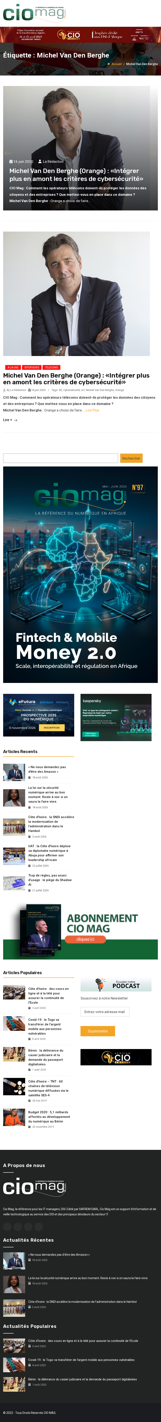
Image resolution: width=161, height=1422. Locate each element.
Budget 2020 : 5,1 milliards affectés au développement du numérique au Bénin (49, 1116)
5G (60, 390)
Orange (119, 390)
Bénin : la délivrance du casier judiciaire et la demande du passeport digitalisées (45, 1057)
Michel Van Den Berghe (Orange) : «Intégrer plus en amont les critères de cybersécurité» (76, 379)
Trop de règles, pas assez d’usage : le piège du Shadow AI (50, 880)
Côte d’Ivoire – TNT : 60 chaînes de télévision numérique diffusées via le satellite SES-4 (48, 1088)
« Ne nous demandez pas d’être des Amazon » (47, 769)
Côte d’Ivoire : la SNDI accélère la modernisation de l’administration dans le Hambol (51, 824)
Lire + (8, 420)
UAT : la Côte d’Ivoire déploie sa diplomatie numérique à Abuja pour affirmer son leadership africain (49, 853)
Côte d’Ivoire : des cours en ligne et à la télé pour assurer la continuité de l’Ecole (48, 995)
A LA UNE (13, 367)
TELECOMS (51, 367)
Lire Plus (92, 410)
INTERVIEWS (32, 367)
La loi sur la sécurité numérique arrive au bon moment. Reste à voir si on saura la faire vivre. (48, 794)
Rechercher (131, 458)
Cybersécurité (71, 390)
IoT (83, 390)
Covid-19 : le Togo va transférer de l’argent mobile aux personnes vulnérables (44, 1026)
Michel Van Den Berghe (100, 390)
